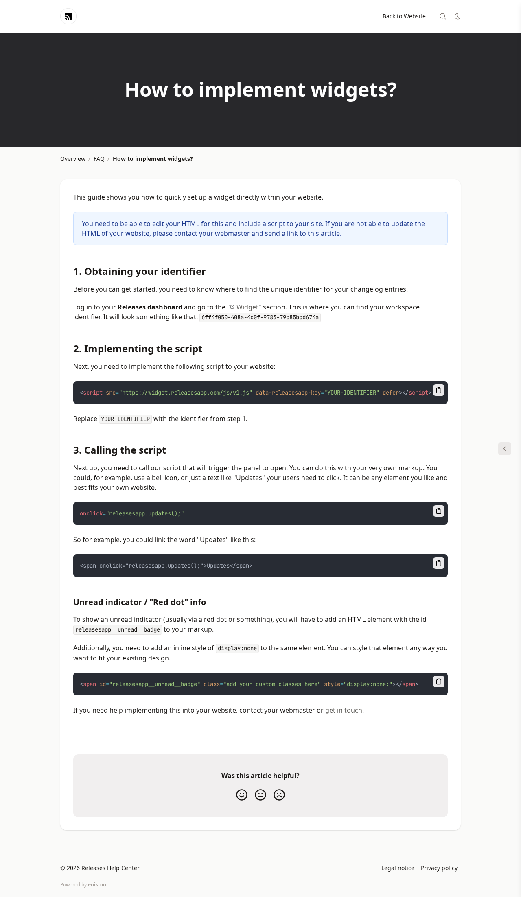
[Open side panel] (504, 448)
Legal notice (397, 868)
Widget (247, 307)
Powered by (83, 884)
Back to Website (404, 16)
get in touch (343, 710)
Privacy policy (439, 868)
